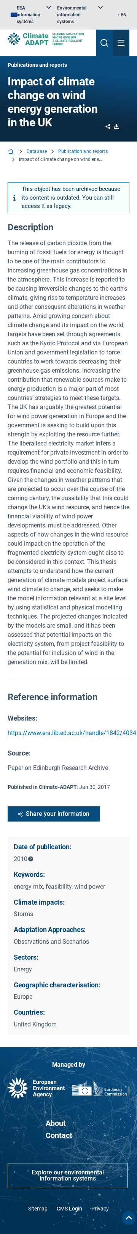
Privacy (100, 1209)
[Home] (11, 152)
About (56, 1123)
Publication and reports (83, 151)
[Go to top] (128, 1218)
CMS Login (69, 1209)
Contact (59, 1135)
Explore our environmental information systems (68, 1175)
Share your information (57, 813)
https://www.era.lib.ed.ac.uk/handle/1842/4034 (72, 733)
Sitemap (38, 1209)
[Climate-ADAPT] (49, 39)
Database (37, 151)
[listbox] (31, 15)
